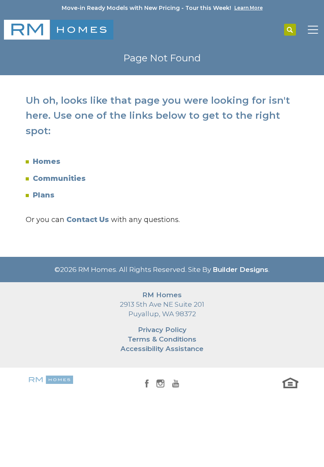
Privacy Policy (162, 330)
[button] (290, 30)
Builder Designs (240, 269)
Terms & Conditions (162, 339)
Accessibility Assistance (162, 349)
